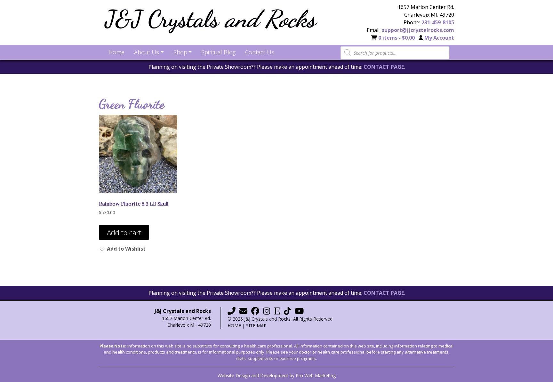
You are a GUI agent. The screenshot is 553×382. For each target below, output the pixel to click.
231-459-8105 (437, 22)
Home (234, 326)
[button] (122, 249)
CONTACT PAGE (384, 66)
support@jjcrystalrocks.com (418, 30)
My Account (439, 37)
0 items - (396, 37)
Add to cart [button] (124, 232)
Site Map (256, 326)
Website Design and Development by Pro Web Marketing (277, 375)
